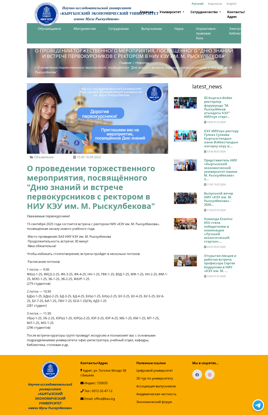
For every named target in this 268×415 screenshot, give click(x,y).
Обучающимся (49, 28)
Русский (197, 3)
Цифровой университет (154, 370)
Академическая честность (156, 394)
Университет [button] (171, 12)
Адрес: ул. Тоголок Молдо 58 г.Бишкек (103, 372)
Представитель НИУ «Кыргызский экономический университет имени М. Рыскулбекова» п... (220, 169)
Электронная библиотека (239, 30)
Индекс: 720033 (96, 383)
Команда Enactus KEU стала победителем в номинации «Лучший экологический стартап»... (218, 230)
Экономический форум (154, 402)
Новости (142, 63)
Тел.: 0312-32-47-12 (98, 391)
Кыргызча (215, 3)
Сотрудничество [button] (205, 12)
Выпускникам (151, 28)
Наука (178, 28)
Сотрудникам (118, 28)
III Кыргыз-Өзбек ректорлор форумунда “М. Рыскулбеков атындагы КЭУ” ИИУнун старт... (218, 107)
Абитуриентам (84, 28)
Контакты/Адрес (236, 14)
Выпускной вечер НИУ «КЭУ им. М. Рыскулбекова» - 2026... (218, 199)
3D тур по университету (154, 378)
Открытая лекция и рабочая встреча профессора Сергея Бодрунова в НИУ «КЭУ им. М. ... (220, 263)
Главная (125, 63)
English (231, 3)
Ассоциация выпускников (156, 386)
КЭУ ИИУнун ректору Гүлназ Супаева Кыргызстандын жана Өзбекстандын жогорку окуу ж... (221, 138)
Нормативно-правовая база (206, 33)
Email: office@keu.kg (99, 399)
